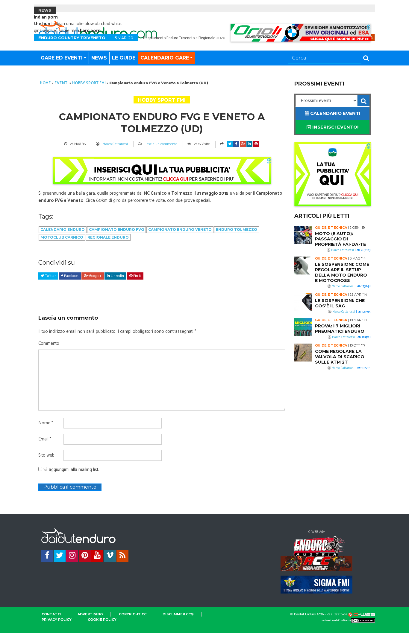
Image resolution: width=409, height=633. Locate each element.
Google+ (95, 276)
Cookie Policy (102, 619)
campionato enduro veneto (180, 229)
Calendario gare (164, 58)
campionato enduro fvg (116, 229)
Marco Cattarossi (115, 144)
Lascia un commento (161, 144)
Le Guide (123, 58)
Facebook (70, 276)
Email (44, 439)
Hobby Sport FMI (89, 83)
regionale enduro (108, 237)
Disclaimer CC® (178, 614)
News (99, 58)
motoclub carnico (61, 237)
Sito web (46, 455)
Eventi (61, 83)
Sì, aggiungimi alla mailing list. (70, 469)
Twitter (50, 276)
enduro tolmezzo (236, 229)
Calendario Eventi (334, 113)
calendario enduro (62, 229)
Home (45, 83)
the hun (42, 24)
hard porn (90, 30)
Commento (48, 343)
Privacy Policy (57, 619)
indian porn (46, 17)
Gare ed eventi (62, 58)
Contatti (51, 614)
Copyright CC (132, 614)
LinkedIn (117, 276)
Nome (45, 423)
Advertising (90, 614)
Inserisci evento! (334, 127)
